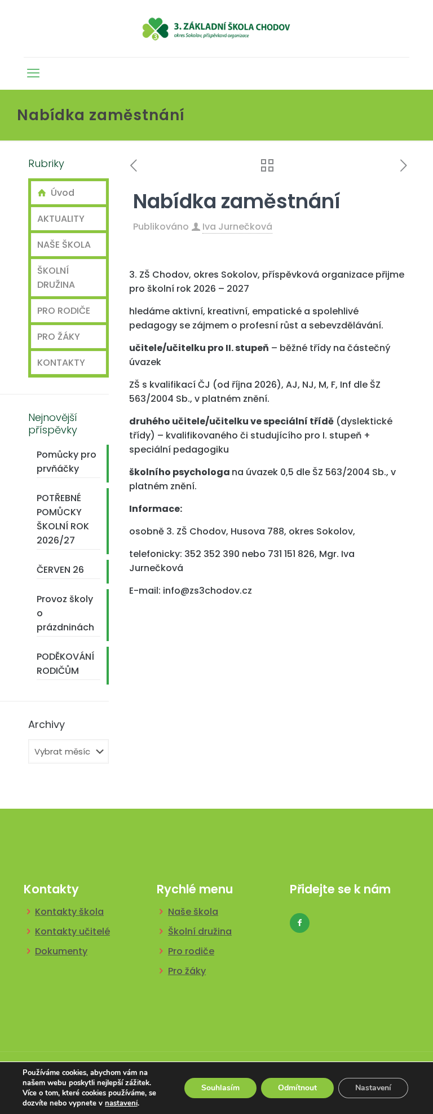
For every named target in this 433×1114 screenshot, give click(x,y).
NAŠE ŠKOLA (64, 244)
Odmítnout (297, 1087)
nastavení (121, 1103)
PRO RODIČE (63, 310)
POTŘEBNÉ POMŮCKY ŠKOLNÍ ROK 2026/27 (63, 519)
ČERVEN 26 (60, 569)
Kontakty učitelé (72, 931)
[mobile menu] (33, 73)
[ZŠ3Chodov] (217, 28)
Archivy (46, 724)
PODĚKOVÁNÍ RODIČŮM (65, 663)
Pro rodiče (191, 951)
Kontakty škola (69, 911)
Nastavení (373, 1087)
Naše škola (193, 911)
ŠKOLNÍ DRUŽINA (56, 277)
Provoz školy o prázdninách (65, 613)
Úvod (60, 192)
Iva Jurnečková (237, 226)
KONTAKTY (61, 362)
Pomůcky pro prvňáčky (66, 461)
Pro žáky (187, 970)
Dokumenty (61, 951)
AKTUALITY (61, 218)
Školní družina (200, 931)
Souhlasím (220, 1087)
